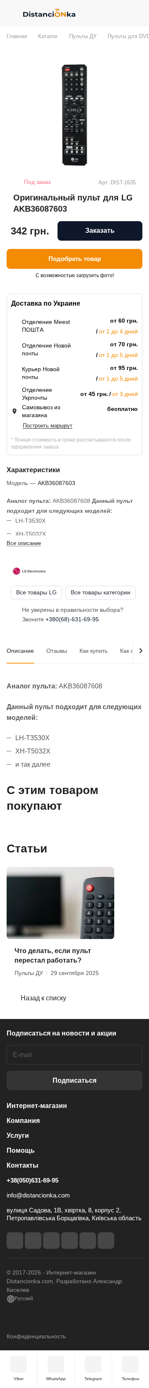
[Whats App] (106, 1240)
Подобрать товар (74, 258)
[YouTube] (69, 1240)
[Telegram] (51, 1240)
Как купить (93, 650)
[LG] (29, 571)
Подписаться (74, 1080)
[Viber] (87, 1240)
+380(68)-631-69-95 (72, 619)
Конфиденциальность (36, 1336)
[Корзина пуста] (136, 13)
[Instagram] (33, 1240)
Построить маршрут (47, 425)
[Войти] (119, 13)
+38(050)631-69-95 (32, 1180)
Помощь (21, 1150)
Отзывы (56, 650)
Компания (23, 1120)
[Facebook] (15, 1240)
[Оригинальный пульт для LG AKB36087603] (74, 115)
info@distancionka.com (38, 1195)
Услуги (18, 1135)
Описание (20, 650)
